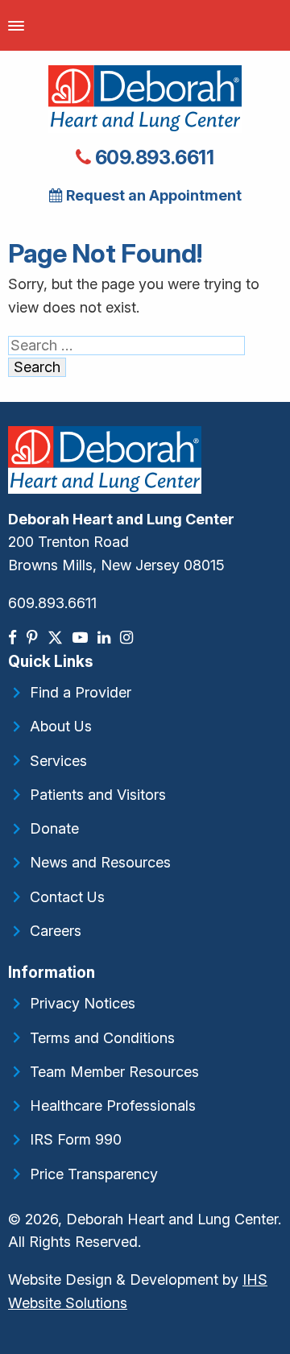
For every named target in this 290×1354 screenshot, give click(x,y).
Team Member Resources (114, 1071)
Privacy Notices (82, 1003)
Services (58, 760)
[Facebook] (14, 637)
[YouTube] (81, 637)
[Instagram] (128, 637)
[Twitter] (57, 637)
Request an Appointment (152, 195)
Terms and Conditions (102, 1037)
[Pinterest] (34, 637)
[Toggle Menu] (16, 25)
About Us (61, 726)
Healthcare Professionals (113, 1105)
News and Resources (100, 862)
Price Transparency (94, 1174)
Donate (54, 828)
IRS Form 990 (76, 1139)
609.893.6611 (152, 157)
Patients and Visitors (98, 794)
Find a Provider (80, 692)
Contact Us (67, 896)
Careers (55, 930)
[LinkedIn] (105, 637)
